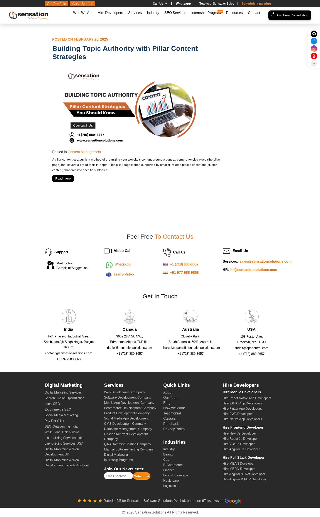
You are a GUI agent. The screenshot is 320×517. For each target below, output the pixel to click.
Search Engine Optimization (64, 398)
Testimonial (172, 413)
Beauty (168, 454)
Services (135, 13)
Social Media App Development (126, 418)
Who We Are (83, 13)
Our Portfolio (56, 4)
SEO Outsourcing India (61, 426)
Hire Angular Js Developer (241, 449)
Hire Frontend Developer (243, 427)
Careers (169, 418)
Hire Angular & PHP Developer (244, 479)
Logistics (169, 486)
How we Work (174, 408)
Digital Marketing (116, 454)
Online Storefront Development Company (126, 436)
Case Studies (82, 4)
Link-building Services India (64, 438)
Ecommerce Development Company (130, 408)
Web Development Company (124, 392)
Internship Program (206, 13)
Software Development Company (127, 397)
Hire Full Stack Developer (243, 457)
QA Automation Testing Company (127, 444)
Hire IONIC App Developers (242, 403)
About (167, 392)
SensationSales (216, 3)
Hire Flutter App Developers (242, 408)
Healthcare (171, 480)
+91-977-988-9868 (184, 272)
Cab (166, 459)
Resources (234, 13)
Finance (169, 470)
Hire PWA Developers (238, 414)
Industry (153, 13)
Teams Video (124, 274)
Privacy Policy (174, 429)
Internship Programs (118, 460)
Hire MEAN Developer (238, 463)
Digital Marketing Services (63, 392)
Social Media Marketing (61, 415)
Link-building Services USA (64, 443)
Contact (254, 13)
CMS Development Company (125, 423)
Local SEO (52, 404)
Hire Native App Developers (242, 419)
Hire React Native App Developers (247, 398)
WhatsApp (123, 264)
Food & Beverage (175, 475)
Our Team (170, 397)
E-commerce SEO (58, 409)
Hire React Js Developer (240, 438)
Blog (166, 403)
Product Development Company (127, 413)
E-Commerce (173, 465)
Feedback (171, 424)
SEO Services (175, 13)
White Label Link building (62, 432)
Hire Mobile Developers (242, 392)
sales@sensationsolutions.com (265, 261)
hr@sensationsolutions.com (253, 270)
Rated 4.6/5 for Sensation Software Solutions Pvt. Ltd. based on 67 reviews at (163, 501)
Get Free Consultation (292, 15)
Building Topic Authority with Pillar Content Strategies (125, 53)
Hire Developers (110, 13)
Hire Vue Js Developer (239, 444)
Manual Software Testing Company (129, 449)
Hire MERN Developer (239, 469)
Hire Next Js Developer (239, 433)
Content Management (84, 152)
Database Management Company (128, 429)
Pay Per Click (54, 421)
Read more (63, 178)
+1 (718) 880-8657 (184, 264)
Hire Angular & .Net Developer (244, 474)
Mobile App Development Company (129, 402)
